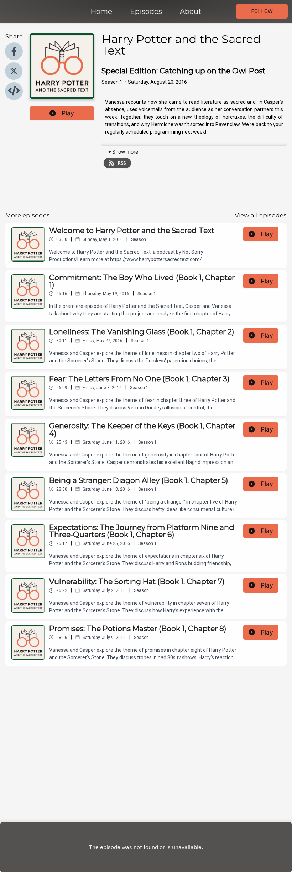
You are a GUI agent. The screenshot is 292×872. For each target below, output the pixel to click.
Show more (125, 152)
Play (68, 113)
